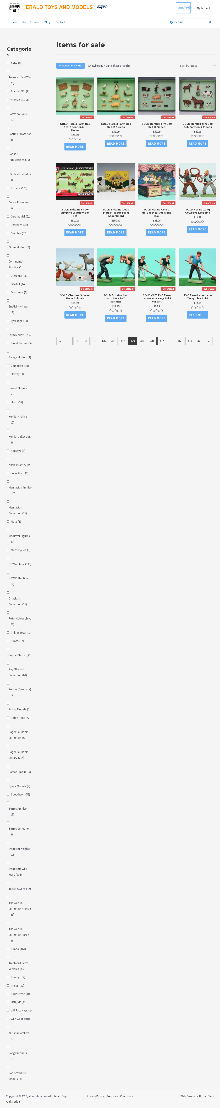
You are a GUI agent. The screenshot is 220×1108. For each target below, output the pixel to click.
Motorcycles (20, 550)
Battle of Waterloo (20, 137)
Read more (75, 147)
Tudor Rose (21, 994)
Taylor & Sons (20, 889)
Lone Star (19, 473)
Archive (20, 100)
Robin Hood (20, 718)
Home (13, 22)
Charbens (19, 225)
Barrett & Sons (18, 117)
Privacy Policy (95, 1096)
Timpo (18, 949)
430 (142, 341)
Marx (16, 521)
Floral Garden (21, 343)
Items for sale (30, 22)
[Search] (210, 22)
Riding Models (19, 709)
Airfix (16, 63)
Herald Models (18, 391)
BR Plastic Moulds (20, 177)
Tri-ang (18, 977)
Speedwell (20, 794)
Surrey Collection (19, 831)
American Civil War (20, 80)
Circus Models (19, 247)
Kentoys (18, 451)
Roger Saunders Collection (18, 735)
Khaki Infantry (20, 465)
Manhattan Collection (18, 510)
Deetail (18, 284)
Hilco (17, 402)
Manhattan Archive (20, 490)
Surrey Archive (18, 811)
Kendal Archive (18, 419)
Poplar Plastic (20, 655)
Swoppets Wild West (18, 872)
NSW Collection (18, 581)
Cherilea (19, 233)
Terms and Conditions (120, 1096)
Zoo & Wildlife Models (17, 1076)
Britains (19, 188)
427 (113, 341)
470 (190, 341)
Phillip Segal (21, 632)
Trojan (17, 986)
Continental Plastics (16, 264)
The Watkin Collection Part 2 (19, 935)
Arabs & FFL (20, 91)
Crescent (19, 276)
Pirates (17, 641)
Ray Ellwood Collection (18, 672)
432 (162, 341)
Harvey (17, 374)
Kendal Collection (20, 439)
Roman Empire (20, 772)
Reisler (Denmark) (20, 692)
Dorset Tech (206, 1096)
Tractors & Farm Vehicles (18, 966)
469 (180, 341)
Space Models (19, 786)
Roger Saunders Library (18, 755)
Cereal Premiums (19, 205)
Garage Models (20, 357)
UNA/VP (18, 1002)
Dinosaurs (19, 292)
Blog (47, 22)
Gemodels (20, 366)
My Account (203, 8)
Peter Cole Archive (20, 621)
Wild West (20, 1019)
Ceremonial (21, 216)
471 (199, 341)
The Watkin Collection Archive (20, 908)
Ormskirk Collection (18, 601)
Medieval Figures (19, 539)
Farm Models (20, 335)
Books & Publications (19, 157)
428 (123, 341)
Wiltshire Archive (19, 1036)
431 (152, 341)
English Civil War (18, 309)
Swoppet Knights (19, 852)
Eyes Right (19, 321)
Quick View (75, 117)
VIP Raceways (21, 1010)
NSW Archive (20, 564)
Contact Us (62, 22)
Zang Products (18, 1056)
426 (103, 341)
